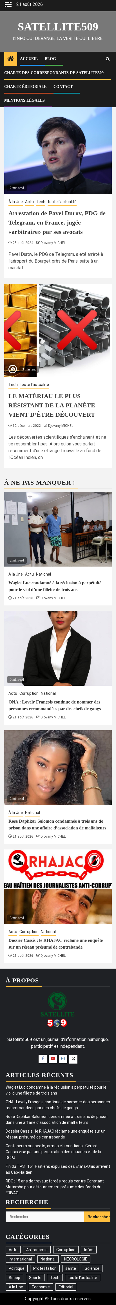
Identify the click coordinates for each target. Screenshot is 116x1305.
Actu (29, 201)
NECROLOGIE (75, 1259)
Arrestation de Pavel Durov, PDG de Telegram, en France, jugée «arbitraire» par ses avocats (57, 222)
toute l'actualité (62, 201)
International (20, 1259)
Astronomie (37, 1250)
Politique (16, 1268)
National (43, 574)
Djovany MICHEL (53, 243)
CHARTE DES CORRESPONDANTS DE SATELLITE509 (54, 73)
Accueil (29, 59)
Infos (88, 1250)
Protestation (45, 1268)
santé (70, 1268)
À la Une (15, 201)
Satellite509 (58, 26)
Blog (50, 59)
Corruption (29, 693)
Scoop (14, 1277)
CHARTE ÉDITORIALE (25, 87)
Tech (40, 201)
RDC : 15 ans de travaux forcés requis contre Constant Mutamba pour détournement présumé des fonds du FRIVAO (55, 1187)
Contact (63, 87)
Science (92, 1268)
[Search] (107, 59)
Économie (41, 1287)
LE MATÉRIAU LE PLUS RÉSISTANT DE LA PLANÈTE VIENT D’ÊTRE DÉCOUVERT (51, 405)
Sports (35, 1277)
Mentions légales (24, 100)
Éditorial (66, 1287)
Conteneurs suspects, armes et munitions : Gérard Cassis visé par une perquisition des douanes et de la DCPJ (53, 1152)
